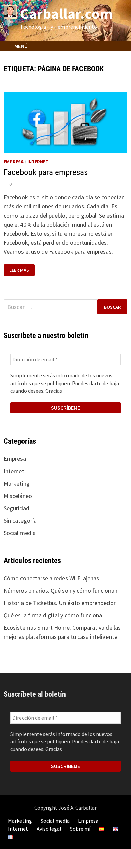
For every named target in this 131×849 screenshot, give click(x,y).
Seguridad (16, 508)
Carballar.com (66, 13)
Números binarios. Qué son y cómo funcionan (60, 590)
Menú (20, 46)
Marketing (17, 483)
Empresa (14, 162)
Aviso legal (49, 828)
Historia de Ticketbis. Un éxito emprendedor (60, 603)
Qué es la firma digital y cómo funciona (53, 615)
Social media (20, 533)
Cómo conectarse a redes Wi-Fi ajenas (51, 578)
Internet (37, 162)
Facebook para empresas (46, 172)
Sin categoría (20, 520)
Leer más (20, 270)
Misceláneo (18, 496)
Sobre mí (80, 828)
